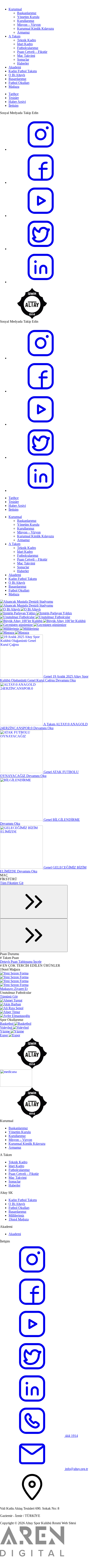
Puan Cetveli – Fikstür (32, 52)
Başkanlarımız (26, 13)
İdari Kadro (25, 44)
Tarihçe (14, 94)
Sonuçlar (23, 59)
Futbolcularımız (27, 48)
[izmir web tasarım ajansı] (32, 1556)
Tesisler (14, 98)
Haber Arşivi (17, 101)
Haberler (23, 63)
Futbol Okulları (19, 83)
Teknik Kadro (26, 40)
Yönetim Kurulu (28, 17)
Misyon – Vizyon (29, 24)
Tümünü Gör (9, 996)
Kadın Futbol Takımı (23, 71)
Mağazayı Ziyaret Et (14, 989)
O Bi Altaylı (17, 75)
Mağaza (14, 86)
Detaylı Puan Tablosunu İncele (21, 961)
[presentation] (34, 901)
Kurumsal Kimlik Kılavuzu (35, 28)
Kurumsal (15, 9)
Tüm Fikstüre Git (11, 883)
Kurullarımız (25, 21)
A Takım (14, 36)
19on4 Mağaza (19, 1219)
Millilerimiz (16, 1215)
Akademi (15, 67)
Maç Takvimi (26, 55)
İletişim (13, 105)
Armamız (23, 32)
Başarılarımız (17, 79)
